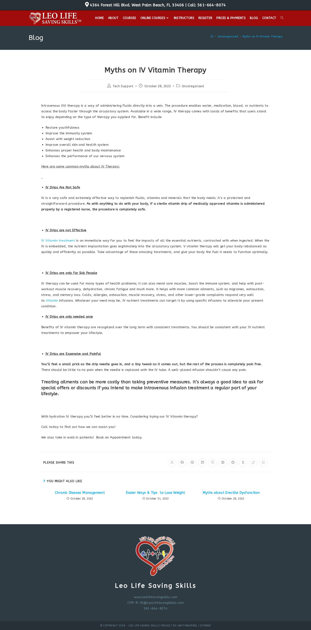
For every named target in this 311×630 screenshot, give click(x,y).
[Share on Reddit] (233, 463)
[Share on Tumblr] (243, 463)
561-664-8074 (211, 5)
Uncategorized (193, 86)
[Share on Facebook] (182, 463)
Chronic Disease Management (80, 493)
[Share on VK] (223, 463)
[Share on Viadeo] (253, 463)
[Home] (212, 36)
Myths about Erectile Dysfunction (231, 493)
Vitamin (52, 300)
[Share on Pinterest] (192, 463)
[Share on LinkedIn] (202, 463)
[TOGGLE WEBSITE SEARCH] (282, 18)
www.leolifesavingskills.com (156, 597)
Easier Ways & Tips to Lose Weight (155, 493)
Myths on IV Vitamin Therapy (262, 36)
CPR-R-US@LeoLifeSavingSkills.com (155, 603)
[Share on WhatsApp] (263, 463)
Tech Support (123, 86)
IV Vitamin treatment (58, 240)
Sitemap (205, 625)
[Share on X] (172, 463)
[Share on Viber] (212, 463)
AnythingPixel (187, 625)
